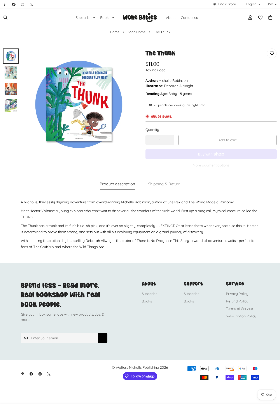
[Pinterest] (5, 4)
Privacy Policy (237, 293)
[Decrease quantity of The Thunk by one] (150, 140)
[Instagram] (22, 4)
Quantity (152, 129)
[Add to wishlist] (272, 53)
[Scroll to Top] (271, 380)
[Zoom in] (125, 58)
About (171, 17)
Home (114, 32)
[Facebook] (14, 4)
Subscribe (83, 17)
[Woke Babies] (140, 18)
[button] (270, 18)
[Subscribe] (102, 338)
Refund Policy (237, 301)
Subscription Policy (241, 316)
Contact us (189, 17)
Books (105, 17)
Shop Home (136, 32)
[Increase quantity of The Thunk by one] (169, 140)
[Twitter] (31, 4)
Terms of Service (239, 308)
